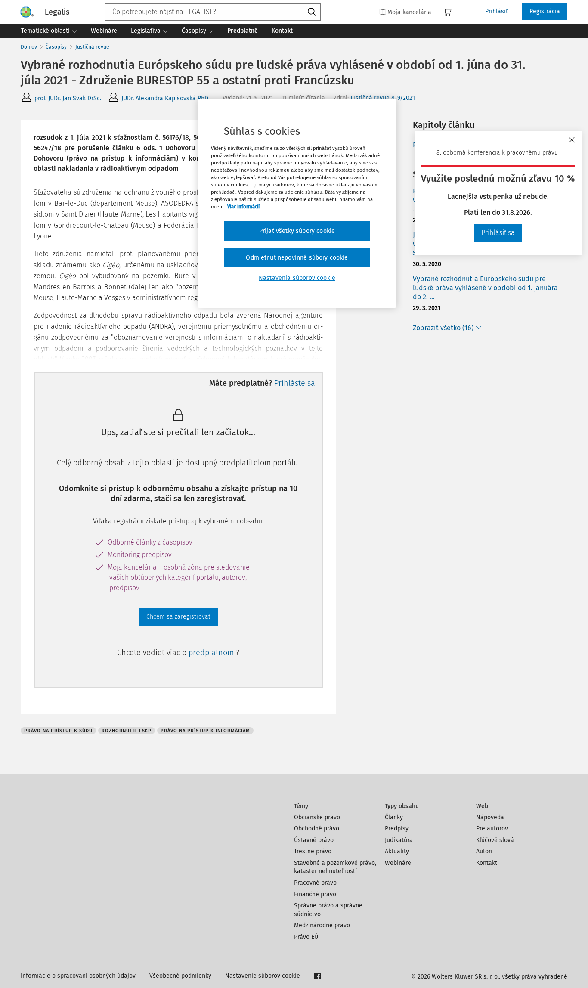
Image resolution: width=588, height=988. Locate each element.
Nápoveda (490, 817)
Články (394, 817)
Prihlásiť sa (498, 233)
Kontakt (486, 863)
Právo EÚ (306, 937)
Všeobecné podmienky (180, 975)
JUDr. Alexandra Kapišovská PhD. (165, 98)
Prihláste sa (294, 383)
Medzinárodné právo (322, 925)
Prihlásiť (496, 11)
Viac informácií (243, 207)
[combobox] (213, 12)
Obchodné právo (316, 828)
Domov (29, 47)
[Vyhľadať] (312, 12)
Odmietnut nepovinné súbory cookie (297, 257)
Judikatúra (399, 840)
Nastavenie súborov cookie (262, 975)
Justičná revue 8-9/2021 (382, 98)
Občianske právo (317, 817)
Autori (484, 851)
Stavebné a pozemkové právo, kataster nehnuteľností (335, 867)
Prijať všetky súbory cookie (297, 231)
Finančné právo (315, 894)
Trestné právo (312, 851)
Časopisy (56, 47)
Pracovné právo (315, 882)
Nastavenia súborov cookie (297, 278)
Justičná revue (92, 47)
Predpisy (397, 828)
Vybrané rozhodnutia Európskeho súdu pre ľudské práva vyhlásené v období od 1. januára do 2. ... (485, 288)
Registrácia (544, 11)
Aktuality (397, 851)
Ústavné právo (314, 840)
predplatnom (212, 652)
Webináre (398, 863)
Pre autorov (492, 828)
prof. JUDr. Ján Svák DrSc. (67, 98)
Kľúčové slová (495, 840)
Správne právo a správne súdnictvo (328, 910)
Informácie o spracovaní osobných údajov (78, 975)
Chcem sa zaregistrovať (178, 616)
